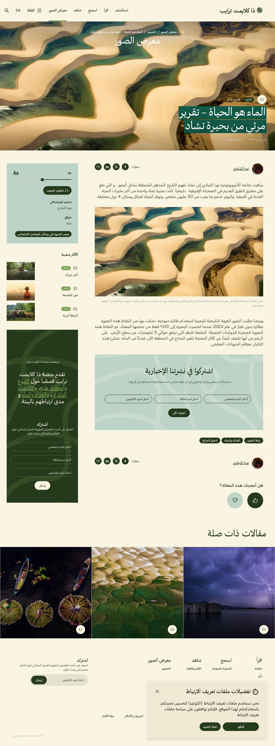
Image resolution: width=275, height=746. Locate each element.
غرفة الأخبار (108, 716)
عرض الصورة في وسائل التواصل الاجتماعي (43, 234)
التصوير (151, 32)
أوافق (241, 727)
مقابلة (258, 668)
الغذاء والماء (232, 440)
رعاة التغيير (253, 440)
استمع (92, 10)
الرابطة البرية (70, 315)
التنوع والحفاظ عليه (42, 385)
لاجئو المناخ (209, 440)
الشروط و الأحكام (134, 716)
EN (18, 10)
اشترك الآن (179, 413)
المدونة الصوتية (222, 668)
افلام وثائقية (194, 668)
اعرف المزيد (210, 727)
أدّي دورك (71, 274)
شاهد (77, 10)
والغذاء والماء (35, 395)
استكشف (121, 10)
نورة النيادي (241, 169)
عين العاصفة (70, 295)
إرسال (42, 485)
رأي (260, 676)
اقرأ (106, 10)
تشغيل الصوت (55, 190)
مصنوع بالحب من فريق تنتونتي (28, 735)
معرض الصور (58, 10)
